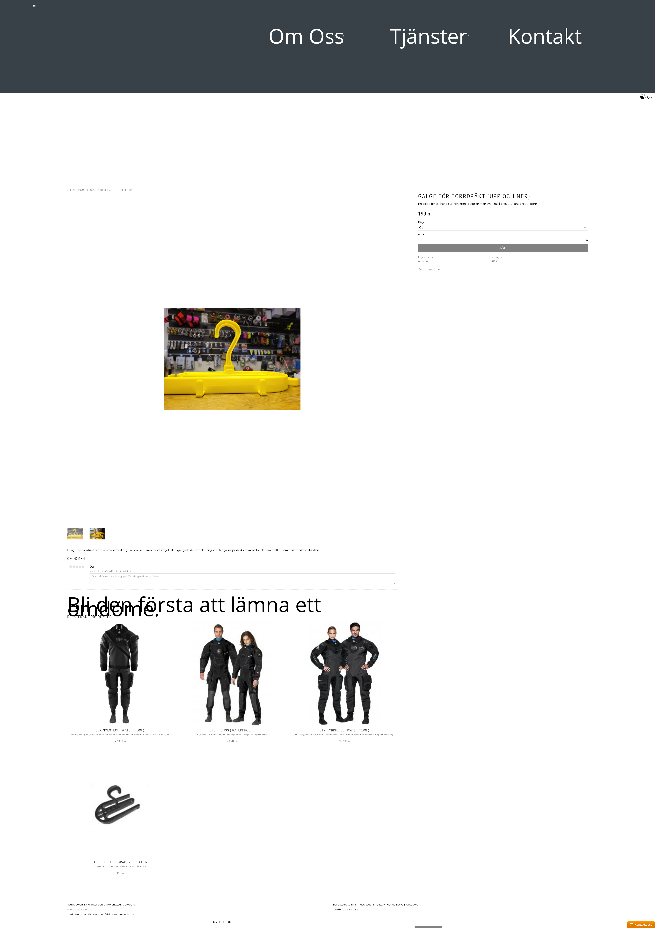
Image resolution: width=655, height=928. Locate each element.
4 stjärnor (79, 566)
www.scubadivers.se (79, 909)
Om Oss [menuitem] (306, 36)
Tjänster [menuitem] (428, 36)
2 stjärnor (73, 566)
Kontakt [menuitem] (545, 36)
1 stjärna (70, 566)
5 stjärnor (82, 566)
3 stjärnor (76, 566)
